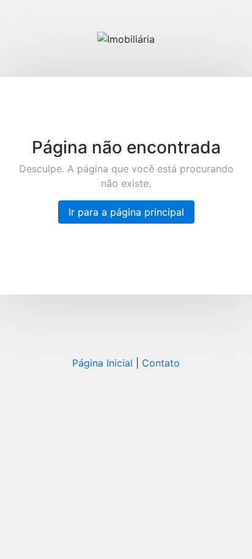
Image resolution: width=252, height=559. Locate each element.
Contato (161, 363)
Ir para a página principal (126, 212)
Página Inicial (102, 363)
